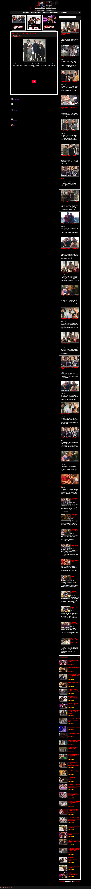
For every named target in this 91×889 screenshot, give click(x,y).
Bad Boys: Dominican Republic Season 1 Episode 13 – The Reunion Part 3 (74, 803)
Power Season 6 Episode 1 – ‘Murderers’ (69, 392)
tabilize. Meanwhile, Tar (37, 65)
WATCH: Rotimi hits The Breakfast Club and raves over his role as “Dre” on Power (74, 641)
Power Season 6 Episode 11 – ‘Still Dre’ (68, 155)
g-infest (36, 63)
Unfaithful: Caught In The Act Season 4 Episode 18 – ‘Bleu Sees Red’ (49, 27)
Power (63, 881)
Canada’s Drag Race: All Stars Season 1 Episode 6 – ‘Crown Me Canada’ (74, 676)
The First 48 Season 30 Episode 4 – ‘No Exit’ (72, 748)
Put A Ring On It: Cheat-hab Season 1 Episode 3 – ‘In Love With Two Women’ (74, 819)
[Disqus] (34, 112)
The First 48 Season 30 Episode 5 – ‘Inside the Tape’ (73, 690)
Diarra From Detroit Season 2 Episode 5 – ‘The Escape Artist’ (74, 720)
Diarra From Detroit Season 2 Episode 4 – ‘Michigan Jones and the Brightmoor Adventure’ (74, 850)
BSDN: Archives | (50, 12)
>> (78, 42)
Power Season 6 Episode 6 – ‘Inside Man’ (69, 272)
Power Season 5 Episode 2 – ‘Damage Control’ (74, 560)
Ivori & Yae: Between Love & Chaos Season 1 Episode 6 (73, 873)
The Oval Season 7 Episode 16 (74, 727)
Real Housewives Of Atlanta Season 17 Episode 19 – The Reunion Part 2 (73, 756)
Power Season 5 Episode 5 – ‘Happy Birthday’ (74, 516)
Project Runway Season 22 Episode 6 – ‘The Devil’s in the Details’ (74, 841)
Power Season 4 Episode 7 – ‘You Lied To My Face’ (73, 624)
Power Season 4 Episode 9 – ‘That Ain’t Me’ (73, 607)
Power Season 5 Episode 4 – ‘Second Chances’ (74, 531)
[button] (11, 23)
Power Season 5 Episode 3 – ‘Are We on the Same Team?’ (74, 545)
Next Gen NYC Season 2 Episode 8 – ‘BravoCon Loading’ (72, 859)
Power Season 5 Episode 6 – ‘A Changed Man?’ (73, 500)
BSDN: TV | (35, 12)
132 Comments (17, 36)
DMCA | (64, 12)
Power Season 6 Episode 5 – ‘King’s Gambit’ (69, 295)
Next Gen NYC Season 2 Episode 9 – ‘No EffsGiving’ (18, 28)
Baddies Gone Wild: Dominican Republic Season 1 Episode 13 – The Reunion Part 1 (74, 786)
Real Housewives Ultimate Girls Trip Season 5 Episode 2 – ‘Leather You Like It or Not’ (74, 764)
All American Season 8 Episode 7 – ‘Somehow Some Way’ (74, 741)
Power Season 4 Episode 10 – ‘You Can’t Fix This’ (73, 593)
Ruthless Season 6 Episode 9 (73, 733)
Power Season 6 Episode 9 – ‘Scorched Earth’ (69, 201)
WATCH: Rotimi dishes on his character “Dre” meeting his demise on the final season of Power (69, 107)
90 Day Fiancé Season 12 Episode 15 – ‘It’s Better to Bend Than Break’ (73, 811)
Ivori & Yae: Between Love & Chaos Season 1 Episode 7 (34, 27)
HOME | (26, 12)
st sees (18, 63)
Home (60, 881)
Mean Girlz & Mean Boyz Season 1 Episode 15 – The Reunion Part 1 (73, 794)
